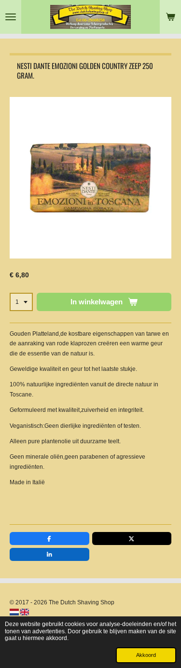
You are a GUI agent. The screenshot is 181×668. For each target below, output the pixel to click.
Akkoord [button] (146, 655)
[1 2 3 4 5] (21, 302)
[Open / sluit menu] (10, 17)
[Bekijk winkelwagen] (170, 17)
